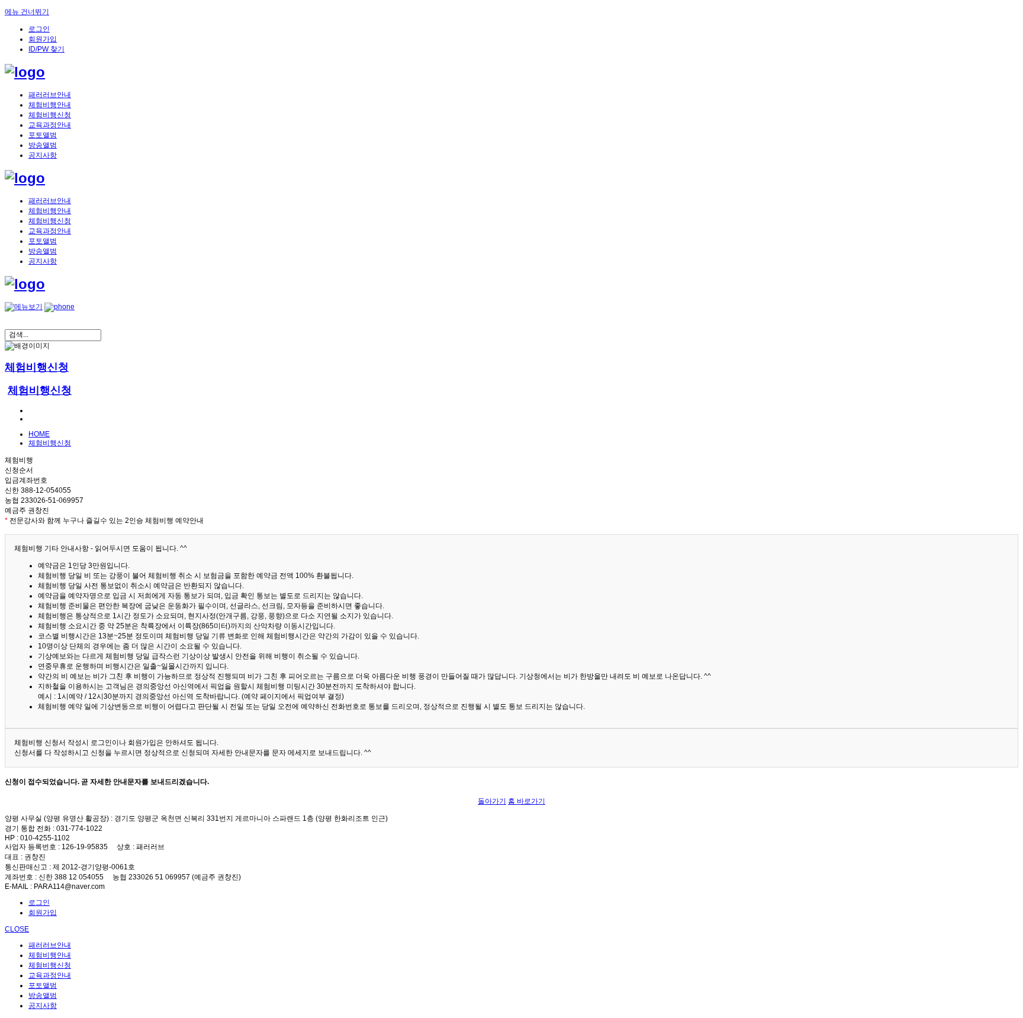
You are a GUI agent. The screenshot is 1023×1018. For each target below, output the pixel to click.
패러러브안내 (49, 95)
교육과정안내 (49, 125)
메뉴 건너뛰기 (27, 12)
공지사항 (42, 155)
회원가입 (42, 39)
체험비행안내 (49, 105)
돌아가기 (492, 801)
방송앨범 (42, 145)
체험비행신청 (49, 115)
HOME (39, 434)
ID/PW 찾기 (46, 49)
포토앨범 (42, 135)
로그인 (39, 29)
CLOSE (17, 929)
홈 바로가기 (526, 801)
